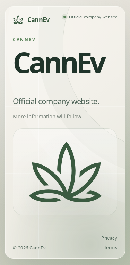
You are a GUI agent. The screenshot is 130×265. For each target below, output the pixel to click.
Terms (110, 247)
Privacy (109, 238)
